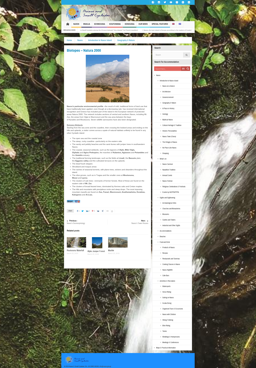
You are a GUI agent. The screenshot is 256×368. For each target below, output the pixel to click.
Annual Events (167, 175)
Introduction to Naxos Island (100, 40)
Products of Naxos (168, 247)
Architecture (166, 92)
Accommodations (165, 231)
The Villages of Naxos (169, 142)
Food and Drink (165, 242)
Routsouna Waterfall (75, 250)
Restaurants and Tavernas (171, 259)
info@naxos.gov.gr (105, 366)
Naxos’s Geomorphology (76, 222)
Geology (165, 114)
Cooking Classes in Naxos (171, 264)
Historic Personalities (169, 131)
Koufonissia (115, 24)
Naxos (76, 24)
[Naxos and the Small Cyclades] (88, 13)
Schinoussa (99, 24)
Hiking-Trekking (167, 320)
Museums (165, 214)
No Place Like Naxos (169, 148)
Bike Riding (166, 325)
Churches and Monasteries (171, 209)
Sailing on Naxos (168, 297)
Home (69, 40)
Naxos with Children (169, 314)
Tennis (164, 331)
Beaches (163, 236)
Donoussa (129, 24)
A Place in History (168, 108)
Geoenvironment (167, 97)
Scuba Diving (166, 303)
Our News (143, 24)
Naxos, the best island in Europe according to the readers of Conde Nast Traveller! (134, 30)
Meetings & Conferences (170, 342)
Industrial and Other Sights (171, 225)
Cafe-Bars (165, 275)
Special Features (160, 24)
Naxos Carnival (167, 164)
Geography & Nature (126, 40)
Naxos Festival (167, 181)
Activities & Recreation (167, 281)
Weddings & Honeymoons (171, 337)
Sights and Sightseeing (167, 198)
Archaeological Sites (169, 203)
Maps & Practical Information (166, 348)
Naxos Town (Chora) (169, 136)
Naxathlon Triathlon (168, 170)
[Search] (186, 55)
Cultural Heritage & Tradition (171, 125)
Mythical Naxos (167, 120)
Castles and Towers (168, 220)
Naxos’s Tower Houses (139, 222)
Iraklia (86, 24)
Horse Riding (166, 292)
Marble (111, 250)
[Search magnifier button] (188, 68)
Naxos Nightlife (167, 270)
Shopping (165, 153)
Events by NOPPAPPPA (170, 192)
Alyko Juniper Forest (96, 251)
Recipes (165, 253)
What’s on (163, 159)
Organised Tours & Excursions (172, 309)
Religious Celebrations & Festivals (173, 186)
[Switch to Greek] (180, 24)
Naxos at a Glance (168, 86)
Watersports (166, 286)
